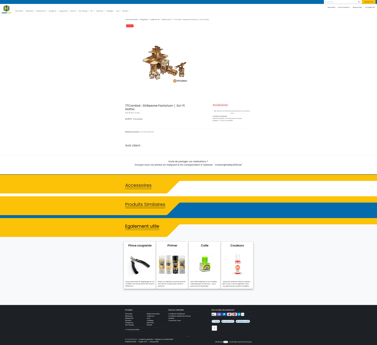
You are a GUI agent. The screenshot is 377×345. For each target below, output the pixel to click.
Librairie (149, 325)
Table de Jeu (155, 19)
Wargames (144, 19)
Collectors (150, 316)
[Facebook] (214, 328)
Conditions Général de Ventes (179, 316)
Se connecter (370, 7)
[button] (188, 336)
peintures (150, 323)
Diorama (128, 320)
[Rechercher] (359, 2)
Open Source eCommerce (242, 342)
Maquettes (129, 318)
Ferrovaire (128, 314)
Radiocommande (153, 314)
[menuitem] (19, 11)
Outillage (150, 320)
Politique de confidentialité (164, 339)
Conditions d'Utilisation (176, 314)
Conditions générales (146, 339)
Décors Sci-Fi (166, 19)
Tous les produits (133, 329)
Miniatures (129, 316)
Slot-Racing (129, 325)
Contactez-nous (368, 2)
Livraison (215, 121)
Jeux (148, 318)
